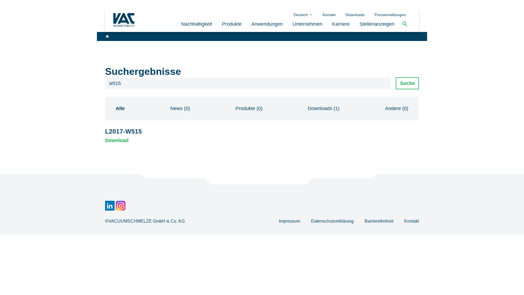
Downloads (355, 15)
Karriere (341, 24)
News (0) (180, 108)
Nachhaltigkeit (196, 24)
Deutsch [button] (301, 15)
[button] (405, 24)
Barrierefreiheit (379, 221)
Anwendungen (267, 24)
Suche (407, 83)
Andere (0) (396, 108)
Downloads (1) (324, 108)
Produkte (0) (249, 108)
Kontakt (329, 15)
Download (117, 140)
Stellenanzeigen (376, 24)
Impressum (290, 221)
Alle (120, 108)
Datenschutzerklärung (333, 221)
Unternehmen (307, 24)
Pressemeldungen (390, 15)
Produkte (232, 24)
